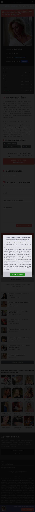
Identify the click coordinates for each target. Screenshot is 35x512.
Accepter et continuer (17, 274)
